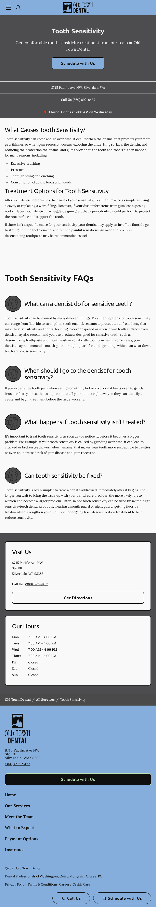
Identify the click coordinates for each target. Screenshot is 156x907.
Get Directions (78, 597)
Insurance (15, 849)
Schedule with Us (78, 63)
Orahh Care (81, 884)
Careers (65, 884)
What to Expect (19, 827)
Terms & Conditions (42, 884)
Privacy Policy (15, 884)
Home (10, 794)
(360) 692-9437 (84, 100)
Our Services (17, 805)
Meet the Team (19, 816)
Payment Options (21, 838)
